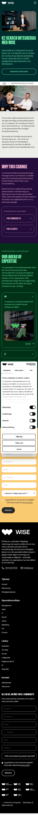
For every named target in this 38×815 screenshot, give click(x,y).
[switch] (33, 414)
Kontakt (5, 677)
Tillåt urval (19, 443)
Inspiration (5, 646)
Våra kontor (6, 686)
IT (2, 613)
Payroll (4, 617)
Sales (4, 609)
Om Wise (5, 650)
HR (3, 628)
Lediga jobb (6, 657)
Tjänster (6, 579)
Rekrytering (6, 588)
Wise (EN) (5, 669)
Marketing (5, 624)
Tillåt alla (19, 437)
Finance (4, 632)
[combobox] (4, 477)
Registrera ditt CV (8, 661)
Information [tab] (19, 370)
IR (2, 665)
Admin (4, 621)
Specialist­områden (11, 600)
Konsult (4, 584)
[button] (35, 3)
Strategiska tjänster (9, 592)
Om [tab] (31, 370)
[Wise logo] (8, 3)
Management (6, 605)
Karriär (4, 653)
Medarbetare (6, 682)
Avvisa (19, 449)
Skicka (8, 510)
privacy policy (28, 502)
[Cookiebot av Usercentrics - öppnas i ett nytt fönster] (27, 364)
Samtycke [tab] (7, 370)
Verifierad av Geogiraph (12, 802)
